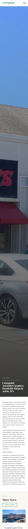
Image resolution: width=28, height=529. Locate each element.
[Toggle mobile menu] (24, 3)
